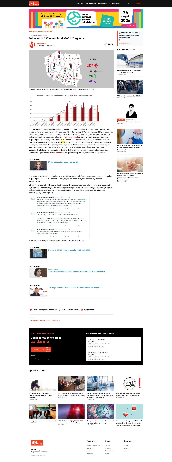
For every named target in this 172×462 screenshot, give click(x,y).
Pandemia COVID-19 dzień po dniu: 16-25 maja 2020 (69, 250)
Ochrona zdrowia (46, 31)
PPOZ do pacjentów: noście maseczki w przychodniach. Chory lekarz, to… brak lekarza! (129, 148)
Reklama (107, 445)
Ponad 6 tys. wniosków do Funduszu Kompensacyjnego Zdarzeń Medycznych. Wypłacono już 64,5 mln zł (100, 396)
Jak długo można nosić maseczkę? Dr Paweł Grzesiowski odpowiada (75, 288)
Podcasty (116, 3)
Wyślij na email (89, 310)
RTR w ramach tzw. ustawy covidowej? (63, 162)
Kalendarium (91, 3)
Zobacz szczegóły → (124, 43)
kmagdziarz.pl (41, 455)
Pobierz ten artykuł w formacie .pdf (45, 310)
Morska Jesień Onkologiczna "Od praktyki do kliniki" (129, 36)
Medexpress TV (91, 448)
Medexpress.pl (34, 31)
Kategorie (79, 3)
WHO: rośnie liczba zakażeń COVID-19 (129, 96)
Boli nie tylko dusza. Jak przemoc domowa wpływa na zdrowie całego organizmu (40, 396)
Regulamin (34, 355)
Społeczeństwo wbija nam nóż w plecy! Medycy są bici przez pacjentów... (77, 271)
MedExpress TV (104, 3)
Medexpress (41, 44)
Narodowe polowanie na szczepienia (129, 122)
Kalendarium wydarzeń (93, 445)
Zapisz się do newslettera (70, 310)
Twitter (126, 445)
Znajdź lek (89, 451)
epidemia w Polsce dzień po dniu (50, 320)
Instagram (127, 451)
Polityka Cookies (109, 451)
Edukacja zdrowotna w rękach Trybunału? (42, 421)
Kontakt (107, 453)
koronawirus (34, 320)
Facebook (126, 448)
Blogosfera (90, 453)
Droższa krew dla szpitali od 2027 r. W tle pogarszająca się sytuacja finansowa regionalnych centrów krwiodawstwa (129, 423)
